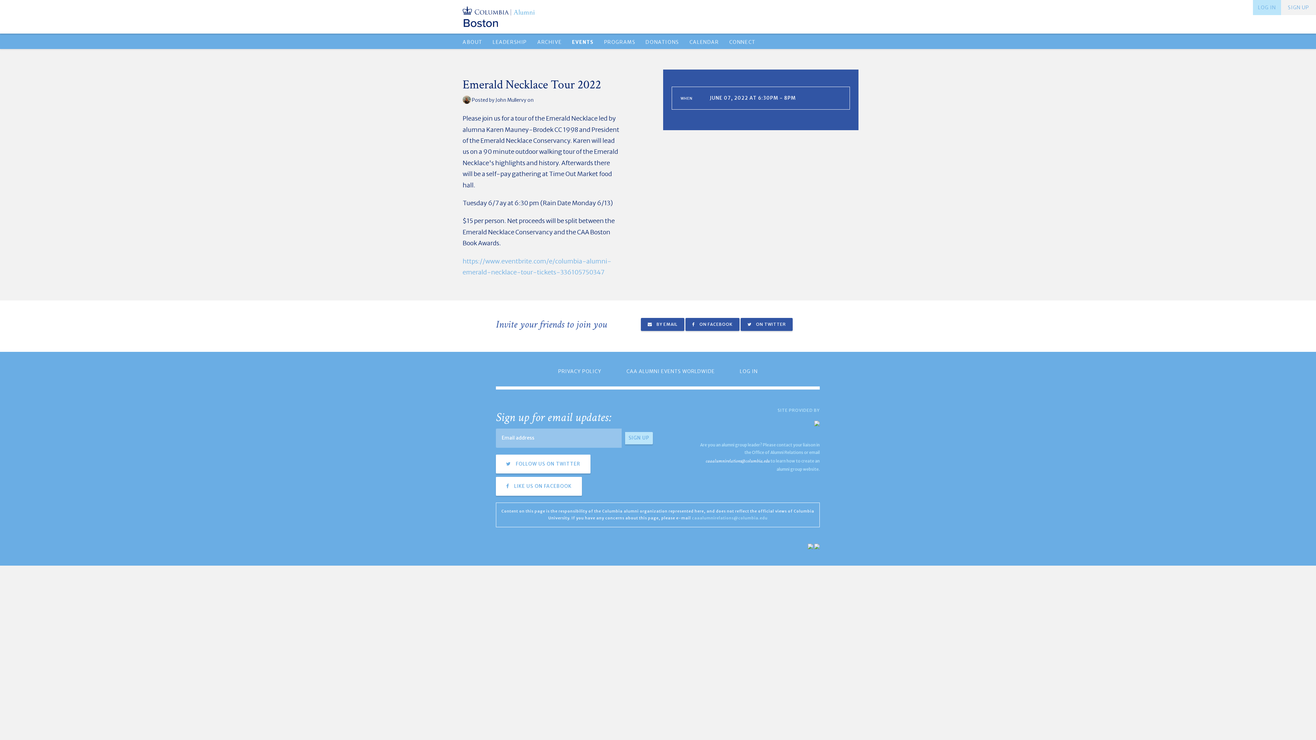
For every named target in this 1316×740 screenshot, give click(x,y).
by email (667, 324)
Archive (549, 42)
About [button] (473, 42)
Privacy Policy (579, 371)
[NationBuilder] (810, 546)
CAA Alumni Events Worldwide (670, 371)
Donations (662, 42)
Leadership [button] (510, 42)
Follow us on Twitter (547, 464)
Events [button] (583, 42)
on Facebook (715, 324)
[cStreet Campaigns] (817, 546)
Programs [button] (620, 42)
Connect (742, 42)
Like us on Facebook (542, 486)
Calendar (704, 42)
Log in (1267, 7)
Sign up (1298, 7)
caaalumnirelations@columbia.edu (738, 461)
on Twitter (770, 324)
